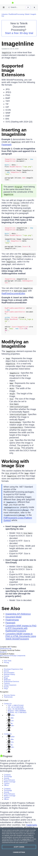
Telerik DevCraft (5, 648)
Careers (6, 783)
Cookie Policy (26, 839)
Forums (6, 676)
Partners (7, 683)
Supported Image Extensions (13, 70)
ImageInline (18, 43)
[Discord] (9, 730)
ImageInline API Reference (18, 614)
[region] (19, 842)
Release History (9, 674)
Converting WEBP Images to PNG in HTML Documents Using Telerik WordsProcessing (20, 636)
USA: (16, 705)
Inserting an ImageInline (14, 132)
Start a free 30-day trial (19, 33)
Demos (6, 671)
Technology (8, 776)
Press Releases (9, 780)
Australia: (17, 712)
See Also (11, 608)
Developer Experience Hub (13, 669)
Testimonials (8, 697)
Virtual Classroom (10, 685)
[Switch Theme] (34, 7)
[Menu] (3, 7)
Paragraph (6, 144)
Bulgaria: (17, 711)
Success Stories (9, 695)
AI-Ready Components (17, 655)
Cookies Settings (19, 852)
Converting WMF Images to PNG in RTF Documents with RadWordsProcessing (20, 628)
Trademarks (31, 825)
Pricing (6, 662)
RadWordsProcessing (16, 14)
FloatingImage (12, 620)
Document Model (13, 617)
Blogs (6, 678)
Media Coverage (9, 782)
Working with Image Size (15, 463)
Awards (6, 778)
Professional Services (11, 681)
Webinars (7, 680)
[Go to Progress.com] (6, 757)
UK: (15, 707)
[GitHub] (9, 728)
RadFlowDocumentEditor (13, 293)
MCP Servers (4, 655)
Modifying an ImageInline (15, 344)
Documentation (9, 673)
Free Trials (7, 661)
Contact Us (8, 703)
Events (6, 687)
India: (16, 709)
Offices (6, 785)
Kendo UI (3, 652)
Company (7, 775)
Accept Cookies (19, 847)
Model (27, 14)
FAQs (6, 688)
